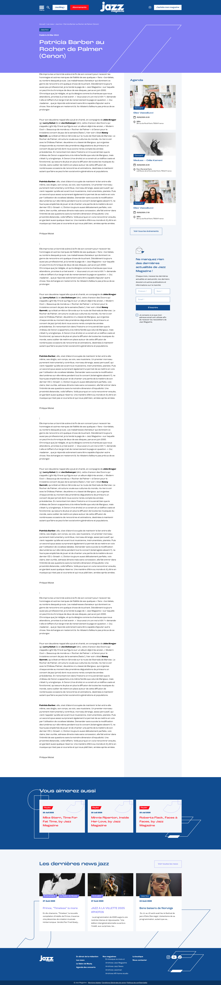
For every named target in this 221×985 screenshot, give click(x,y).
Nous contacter (140, 960)
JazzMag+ (60, 7)
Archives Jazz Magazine (116, 963)
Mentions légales (94, 983)
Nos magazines (109, 957)
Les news (50, 24)
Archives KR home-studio (116, 974)
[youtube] (174, 958)
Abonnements (79, 7)
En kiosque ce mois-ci (115, 959)
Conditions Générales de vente (114, 983)
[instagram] (168, 958)
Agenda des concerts (86, 967)
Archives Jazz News (114, 966)
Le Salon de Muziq (84, 964)
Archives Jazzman (113, 970)
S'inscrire (153, 308)
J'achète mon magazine (167, 7)
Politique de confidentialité (137, 983)
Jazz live (58, 24)
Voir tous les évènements (146, 231)
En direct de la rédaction (87, 957)
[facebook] (180, 958)
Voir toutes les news (168, 864)
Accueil (42, 24)
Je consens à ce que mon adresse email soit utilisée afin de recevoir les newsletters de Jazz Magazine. (152, 318)
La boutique (138, 957)
